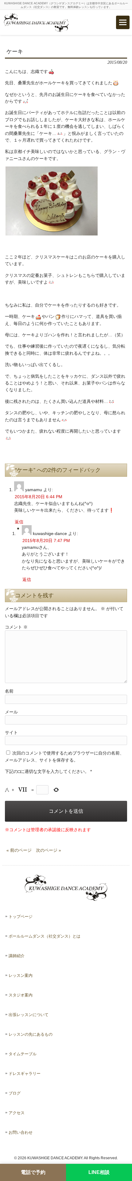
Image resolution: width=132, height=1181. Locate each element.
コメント (16, 627)
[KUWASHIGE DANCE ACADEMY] (36, 22)
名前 (9, 691)
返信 (19, 521)
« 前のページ (19, 850)
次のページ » (48, 850)
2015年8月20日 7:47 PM (46, 540)
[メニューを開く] (123, 22)
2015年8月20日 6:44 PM (38, 496)
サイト (11, 732)
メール (11, 711)
